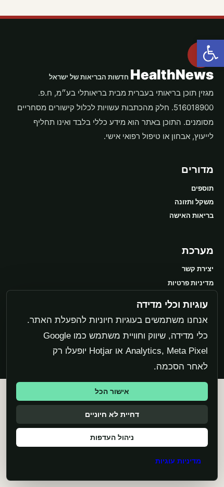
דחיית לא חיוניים (112, 414)
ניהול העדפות (112, 437)
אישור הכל (112, 391)
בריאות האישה (191, 215)
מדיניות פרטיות (191, 283)
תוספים (202, 188)
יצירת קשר (198, 268)
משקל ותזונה (194, 202)
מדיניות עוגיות (178, 461)
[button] (210, 53)
